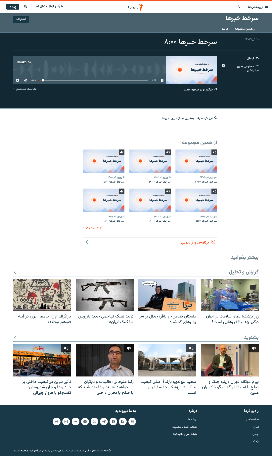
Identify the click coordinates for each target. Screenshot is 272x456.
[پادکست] (25, 7)
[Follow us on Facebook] (113, 421)
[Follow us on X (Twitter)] (94, 421)
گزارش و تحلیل (244, 272)
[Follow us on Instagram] (66, 421)
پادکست (254, 442)
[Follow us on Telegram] (104, 421)
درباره (225, 29)
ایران (256, 427)
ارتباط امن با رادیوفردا (185, 434)
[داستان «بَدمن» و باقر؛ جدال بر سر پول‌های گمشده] (167, 295)
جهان (255, 434)
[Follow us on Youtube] (85, 421)
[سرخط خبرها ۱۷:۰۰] (103, 161)
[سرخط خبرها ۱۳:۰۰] (150, 200)
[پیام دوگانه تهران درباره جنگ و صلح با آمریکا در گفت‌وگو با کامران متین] (230, 360)
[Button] (253, 59)
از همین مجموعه (245, 29)
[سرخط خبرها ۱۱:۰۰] (103, 200)
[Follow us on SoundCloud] (75, 421)
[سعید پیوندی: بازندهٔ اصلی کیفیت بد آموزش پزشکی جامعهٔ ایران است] (167, 360)
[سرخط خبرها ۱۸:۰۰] (150, 161)
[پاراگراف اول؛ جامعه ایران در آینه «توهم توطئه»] (42, 295)
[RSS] (122, 421)
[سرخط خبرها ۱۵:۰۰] (196, 200)
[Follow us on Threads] (56, 421)
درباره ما (192, 420)
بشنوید (251, 338)
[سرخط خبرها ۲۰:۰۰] (196, 161)
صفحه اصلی (252, 420)
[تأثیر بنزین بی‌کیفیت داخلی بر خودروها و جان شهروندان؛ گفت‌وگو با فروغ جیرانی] (42, 360)
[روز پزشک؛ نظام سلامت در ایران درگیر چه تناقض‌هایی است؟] (230, 295)
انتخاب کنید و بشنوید (184, 427)
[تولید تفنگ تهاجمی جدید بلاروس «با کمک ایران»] (105, 295)
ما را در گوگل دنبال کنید (49, 6)
